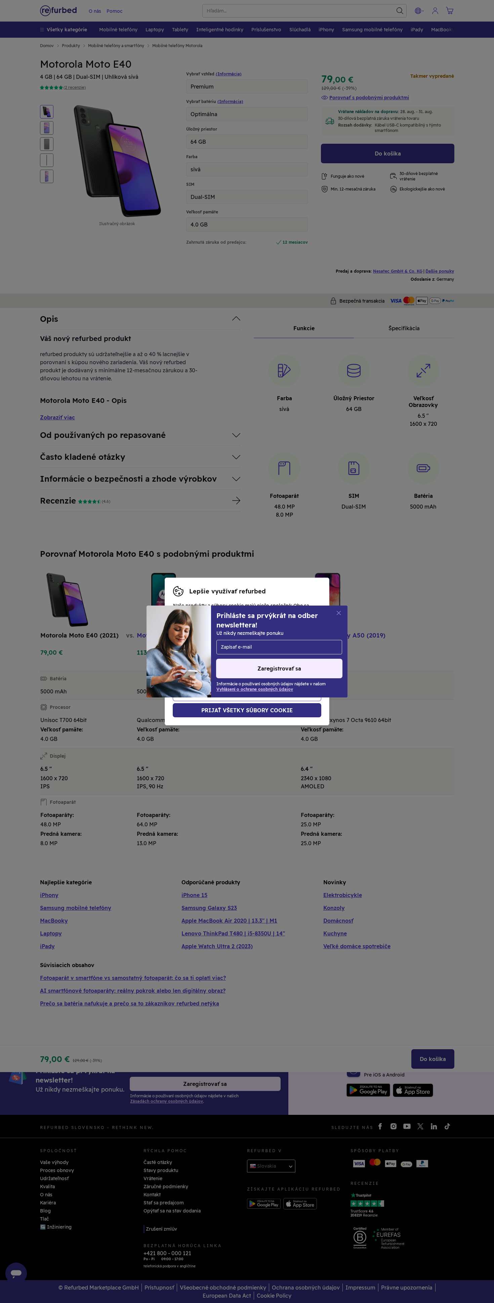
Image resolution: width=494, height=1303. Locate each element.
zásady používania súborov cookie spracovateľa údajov (237, 662)
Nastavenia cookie (194, 648)
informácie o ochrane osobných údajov (219, 655)
